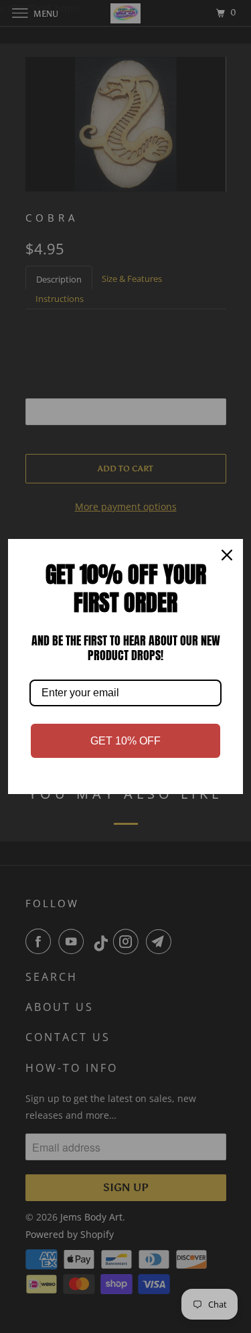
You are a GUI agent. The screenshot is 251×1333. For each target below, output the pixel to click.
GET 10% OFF (125, 741)
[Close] (227, 555)
